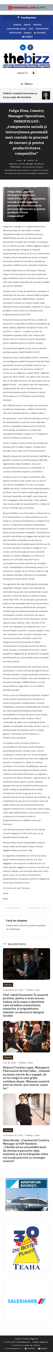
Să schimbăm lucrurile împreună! (39, 908)
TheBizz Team (33, 990)
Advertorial (15, 32)
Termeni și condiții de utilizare (26, 1345)
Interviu (37, 24)
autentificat (24, 925)
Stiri (31, 28)
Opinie (27, 24)
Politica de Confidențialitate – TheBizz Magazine (26, 1342)
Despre (27, 32)
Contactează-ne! (13, 1348)
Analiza (17, 24)
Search (21, 73)
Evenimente (42, 28)
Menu (29, 84)
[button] (26, 7)
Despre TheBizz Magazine (26, 1339)
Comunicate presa (16, 28)
